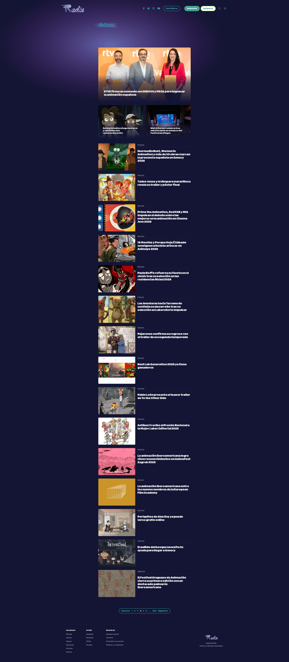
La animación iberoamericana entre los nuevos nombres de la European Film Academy (163, 489)
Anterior (125, 611)
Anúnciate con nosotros (115, 641)
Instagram (89, 634)
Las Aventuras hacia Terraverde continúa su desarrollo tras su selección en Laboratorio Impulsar (162, 306)
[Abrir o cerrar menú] (225, 8)
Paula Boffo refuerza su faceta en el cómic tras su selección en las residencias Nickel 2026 (163, 276)
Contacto (109, 638)
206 (154, 611)
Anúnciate (192, 8)
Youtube (89, 645)
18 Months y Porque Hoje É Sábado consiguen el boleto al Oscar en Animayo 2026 (162, 245)
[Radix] (73, 8)
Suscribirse (171, 8)
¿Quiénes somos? (112, 634)
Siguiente (163, 611)
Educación (70, 645)
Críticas (69, 638)
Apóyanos (208, 8)
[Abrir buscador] (219, 8)
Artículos (69, 648)
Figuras (68, 641)
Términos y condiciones (114, 645)
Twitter (88, 641)
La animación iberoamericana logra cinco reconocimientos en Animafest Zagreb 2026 (164, 459)
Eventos (69, 652)
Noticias (69, 634)
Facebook (89, 638)
